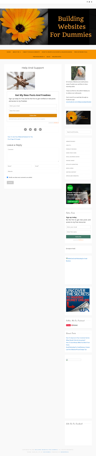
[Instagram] (91, 2)
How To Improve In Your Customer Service (77, 338)
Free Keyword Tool (80, 52)
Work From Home (71, 153)
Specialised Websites (72, 176)
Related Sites (56, 56)
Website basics (70, 141)
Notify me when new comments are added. (20, 177)
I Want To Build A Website (31, 52)
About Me (16, 52)
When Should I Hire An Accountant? (75, 340)
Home (9, 52)
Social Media (69, 168)
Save (36, 129)
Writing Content (71, 172)
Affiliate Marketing (72, 164)
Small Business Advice (72, 156)
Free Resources (38, 56)
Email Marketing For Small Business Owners (78, 347)
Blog (48, 56)
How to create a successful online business (57, 52)
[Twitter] (89, 2)
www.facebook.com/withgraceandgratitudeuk (78, 102)
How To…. (68, 145)
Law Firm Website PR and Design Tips (76, 349)
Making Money (70, 160)
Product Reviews (71, 149)
